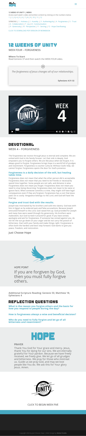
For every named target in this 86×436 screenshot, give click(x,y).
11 (37, 17)
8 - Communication (39, 24)
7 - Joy (27, 24)
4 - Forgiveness (62, 21)
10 (34, 17)
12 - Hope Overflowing (57, 26)
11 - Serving (41, 26)
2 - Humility (33, 21)
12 (41, 17)
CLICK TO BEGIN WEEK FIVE (43, 404)
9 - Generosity (15, 26)
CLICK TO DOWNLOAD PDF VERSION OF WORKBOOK (29, 31)
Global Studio (62, 433)
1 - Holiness (23, 21)
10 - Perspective (29, 26)
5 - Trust (73, 21)
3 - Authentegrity (47, 21)
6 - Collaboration (16, 24)
